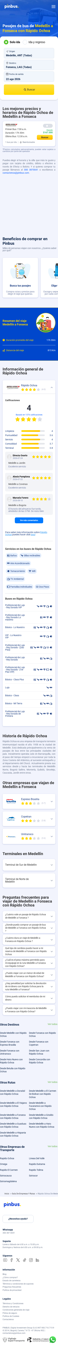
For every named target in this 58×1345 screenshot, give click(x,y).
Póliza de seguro (10, 1313)
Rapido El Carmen (9, 1170)
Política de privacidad (12, 1290)
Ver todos (52, 1024)
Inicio (7, 1194)
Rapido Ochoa (7, 1158)
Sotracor (33, 1175)
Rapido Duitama (37, 1164)
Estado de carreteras (11, 1280)
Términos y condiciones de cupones (18, 1284)
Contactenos (8, 1319)
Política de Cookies (11, 1316)
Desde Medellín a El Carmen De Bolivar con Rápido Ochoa (42, 1094)
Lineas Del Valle (36, 1158)
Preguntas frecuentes (12, 1287)
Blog (4, 1274)
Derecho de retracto (11, 1307)
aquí (33, 534)
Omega (3, 1164)
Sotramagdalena (8, 1181)
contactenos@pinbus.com (16, 173)
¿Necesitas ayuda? (18, 1218)
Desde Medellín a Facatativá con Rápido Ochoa (40, 1106)
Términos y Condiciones (13, 1303)
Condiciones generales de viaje (16, 1310)
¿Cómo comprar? (10, 1277)
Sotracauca (6, 1175)
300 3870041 (31, 169)
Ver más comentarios (29, 520)
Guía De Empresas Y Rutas (23, 1194)
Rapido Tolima (36, 1170)
